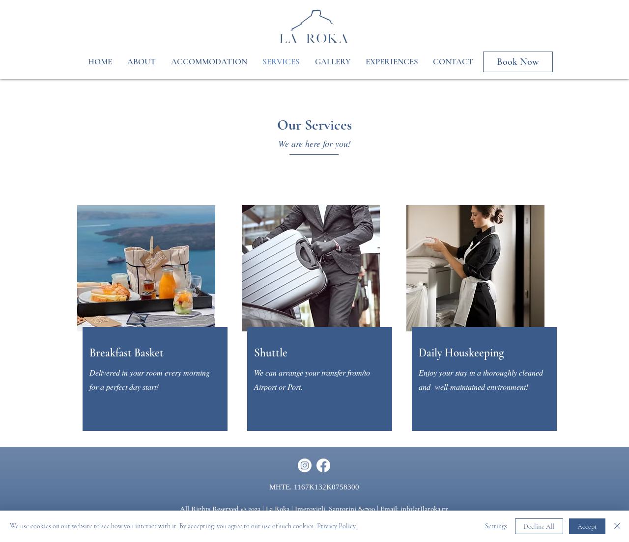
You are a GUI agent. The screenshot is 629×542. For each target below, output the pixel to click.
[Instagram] (305, 465)
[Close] (617, 526)
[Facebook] (323, 465)
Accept (587, 526)
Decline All (539, 526)
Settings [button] (496, 526)
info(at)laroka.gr (424, 508)
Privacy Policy (336, 526)
